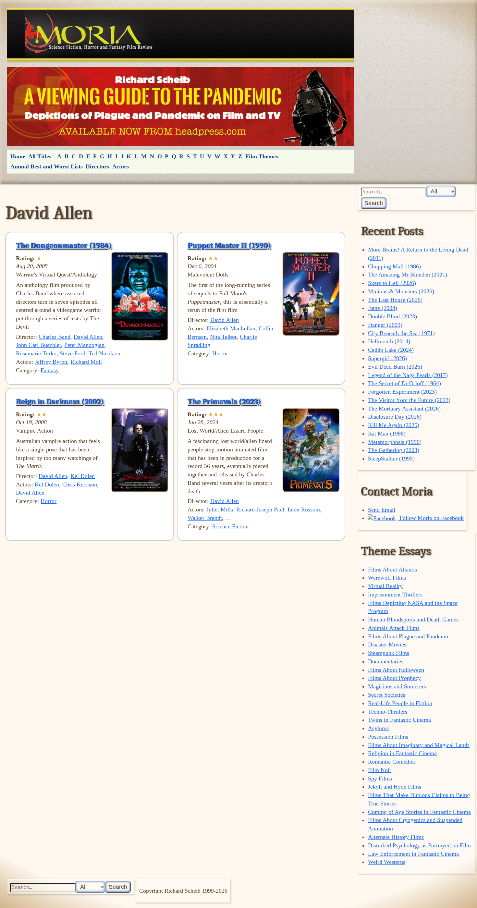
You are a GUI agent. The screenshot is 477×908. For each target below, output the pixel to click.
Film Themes (261, 156)
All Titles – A (44, 156)
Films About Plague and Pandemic (408, 636)
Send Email (381, 510)
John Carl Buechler (38, 345)
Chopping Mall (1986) (394, 266)
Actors (120, 166)
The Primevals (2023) (224, 401)
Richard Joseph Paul (260, 509)
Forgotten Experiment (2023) (402, 391)
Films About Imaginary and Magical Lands (419, 745)
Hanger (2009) (385, 325)
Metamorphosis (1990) (395, 442)
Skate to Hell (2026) (392, 283)
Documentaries (385, 661)
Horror (220, 353)
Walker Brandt (205, 518)
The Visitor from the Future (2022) (409, 400)
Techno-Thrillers (387, 711)
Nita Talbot (223, 337)
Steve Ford (72, 353)
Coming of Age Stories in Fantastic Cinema (419, 812)
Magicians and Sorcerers (397, 686)
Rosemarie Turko (36, 353)
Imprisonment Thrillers (395, 594)
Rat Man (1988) (387, 433)
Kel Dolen (82, 476)
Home (17, 156)
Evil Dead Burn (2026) (395, 366)
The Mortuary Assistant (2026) (404, 408)
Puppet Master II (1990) (229, 245)
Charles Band (54, 337)
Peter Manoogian (84, 345)
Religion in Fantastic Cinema (402, 753)
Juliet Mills (219, 509)
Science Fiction (230, 526)
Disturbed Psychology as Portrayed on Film (419, 845)
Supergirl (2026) (387, 358)
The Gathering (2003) (393, 450)
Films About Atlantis (392, 569)
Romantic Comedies (392, 761)
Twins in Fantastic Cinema (399, 720)
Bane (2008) (382, 308)
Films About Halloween (396, 670)
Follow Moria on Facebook (431, 518)
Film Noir (379, 770)
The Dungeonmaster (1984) (64, 245)
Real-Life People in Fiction (400, 703)
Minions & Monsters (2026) (401, 291)
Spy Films (380, 778)
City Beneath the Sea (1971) (401, 333)
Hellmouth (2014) (389, 341)
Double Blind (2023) (392, 316)
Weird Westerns (386, 862)
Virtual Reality (385, 586)
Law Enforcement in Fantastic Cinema (413, 854)
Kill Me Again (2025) (393, 425)
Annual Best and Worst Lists (46, 166)
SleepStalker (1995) (391, 458)
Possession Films (388, 736)
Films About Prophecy (394, 678)
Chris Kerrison (79, 484)
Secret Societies (386, 695)
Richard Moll (86, 362)
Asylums (378, 728)
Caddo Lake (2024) (391, 350)
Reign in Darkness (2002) (60, 401)
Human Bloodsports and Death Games (413, 619)
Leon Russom (303, 509)
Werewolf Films (387, 577)
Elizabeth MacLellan (230, 328)
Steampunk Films (388, 653)
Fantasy (50, 370)
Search (373, 203)
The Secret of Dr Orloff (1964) (404, 383)
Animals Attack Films (394, 628)
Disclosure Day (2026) (395, 416)
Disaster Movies (387, 644)
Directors (97, 166)
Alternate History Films (396, 837)
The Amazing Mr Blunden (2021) (407, 274)
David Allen (88, 337)
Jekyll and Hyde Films (394, 786)
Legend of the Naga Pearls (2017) (408, 375)
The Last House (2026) (395, 300)
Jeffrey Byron (51, 362)
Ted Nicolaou (104, 353)
